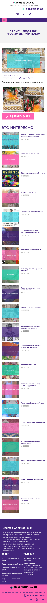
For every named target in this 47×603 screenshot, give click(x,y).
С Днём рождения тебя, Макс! (33, 173)
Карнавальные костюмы (31, 250)
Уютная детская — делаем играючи (31, 270)
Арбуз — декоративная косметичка (30, 442)
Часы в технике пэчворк (31, 307)
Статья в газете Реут (29, 192)
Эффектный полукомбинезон (33, 460)
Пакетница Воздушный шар (32, 403)
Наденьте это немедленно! (32, 211)
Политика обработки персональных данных (30, 231)
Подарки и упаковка (10, 78)
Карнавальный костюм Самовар (30, 500)
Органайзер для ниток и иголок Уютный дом (31, 346)
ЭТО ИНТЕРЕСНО (17, 127)
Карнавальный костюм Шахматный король (30, 327)
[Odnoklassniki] (23, 14)
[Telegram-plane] (29, 14)
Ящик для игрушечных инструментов (30, 289)
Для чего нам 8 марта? (30, 154)
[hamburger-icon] (4, 20)
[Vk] (17, 14)
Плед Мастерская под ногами (33, 422)
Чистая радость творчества (32, 480)
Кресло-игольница (28, 365)
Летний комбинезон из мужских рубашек (30, 385)
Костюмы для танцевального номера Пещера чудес (33, 135)
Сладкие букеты (27, 78)
